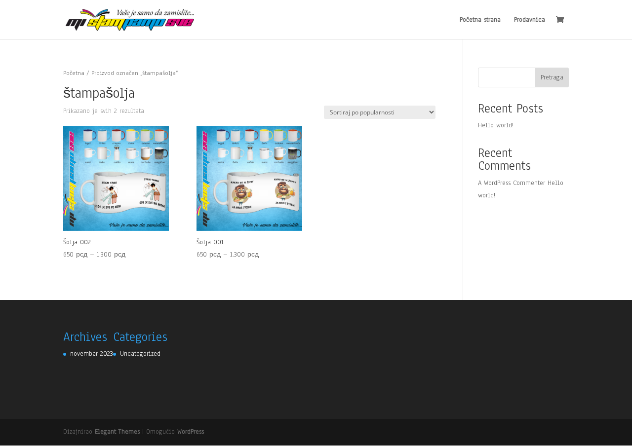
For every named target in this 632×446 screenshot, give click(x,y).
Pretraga (552, 77)
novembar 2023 (91, 353)
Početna (73, 73)
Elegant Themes (117, 431)
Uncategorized (140, 353)
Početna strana (480, 20)
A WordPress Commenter (511, 183)
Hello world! (496, 125)
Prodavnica (529, 20)
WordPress (190, 431)
